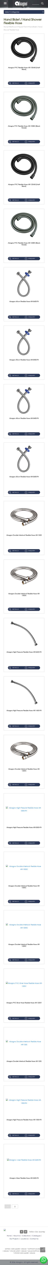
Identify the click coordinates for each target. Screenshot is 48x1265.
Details (15, 83)
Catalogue (36, 1236)
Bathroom (13, 27)
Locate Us (24, 1239)
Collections (26, 1236)
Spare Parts (23, 27)
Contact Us (34, 1239)
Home (6, 27)
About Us (16, 1236)
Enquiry (31, 83)
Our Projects (14, 1239)
